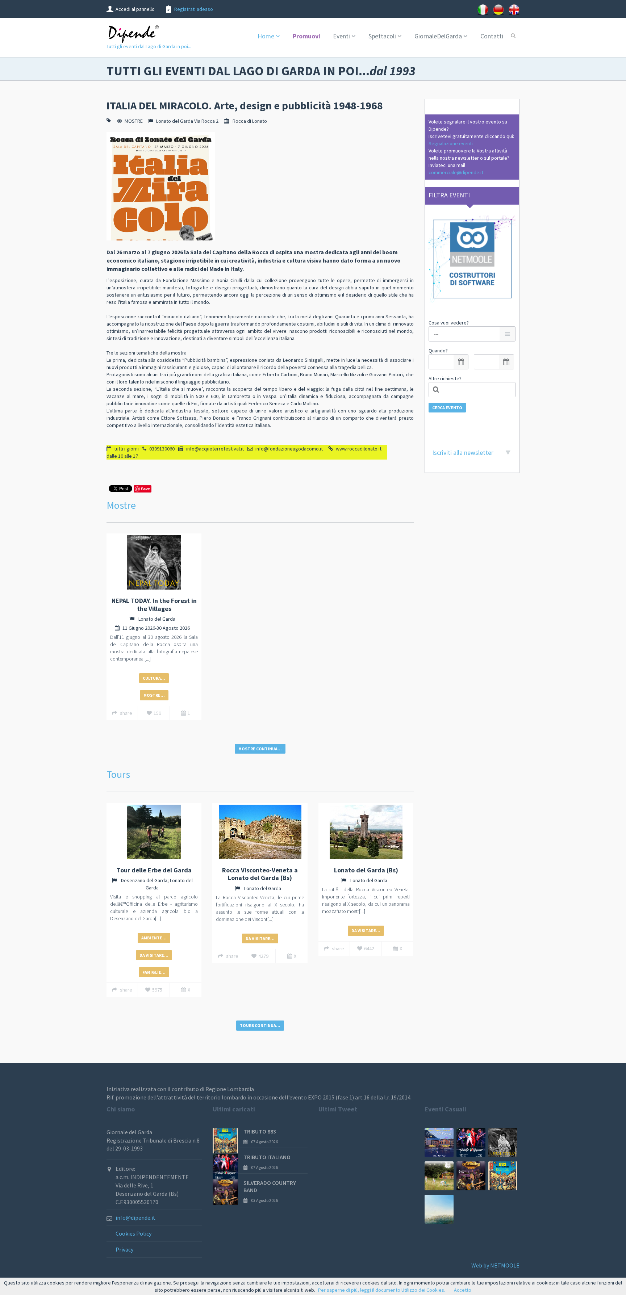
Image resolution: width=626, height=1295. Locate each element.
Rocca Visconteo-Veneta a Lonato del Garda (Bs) (260, 874)
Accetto (462, 1290)
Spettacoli (382, 36)
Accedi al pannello (135, 9)
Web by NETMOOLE (495, 1265)
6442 (369, 948)
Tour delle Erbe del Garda (154, 870)
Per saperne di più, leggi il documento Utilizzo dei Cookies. (381, 1290)
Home (266, 36)
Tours (118, 774)
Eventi (341, 36)
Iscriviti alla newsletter (462, 452)
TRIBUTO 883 (259, 1131)
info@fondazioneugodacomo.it (289, 448)
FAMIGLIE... (154, 972)
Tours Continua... (260, 1025)
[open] (461, 362)
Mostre (121, 505)
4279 (263, 956)
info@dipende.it (135, 1217)
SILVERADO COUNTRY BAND (269, 1186)
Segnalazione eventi (451, 143)
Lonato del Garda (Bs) (366, 870)
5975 (157, 989)
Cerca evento (447, 407)
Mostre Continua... (260, 748)
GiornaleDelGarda (438, 36)
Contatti (491, 36)
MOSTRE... (154, 695)
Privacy (124, 1249)
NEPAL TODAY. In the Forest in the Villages (154, 604)
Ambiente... (154, 937)
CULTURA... (154, 678)
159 (157, 713)
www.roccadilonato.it (358, 448)
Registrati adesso (193, 9)
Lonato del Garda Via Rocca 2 (187, 121)
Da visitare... (153, 955)
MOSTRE (134, 121)
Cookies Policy (133, 1233)
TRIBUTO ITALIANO (267, 1157)
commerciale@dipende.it (456, 172)
